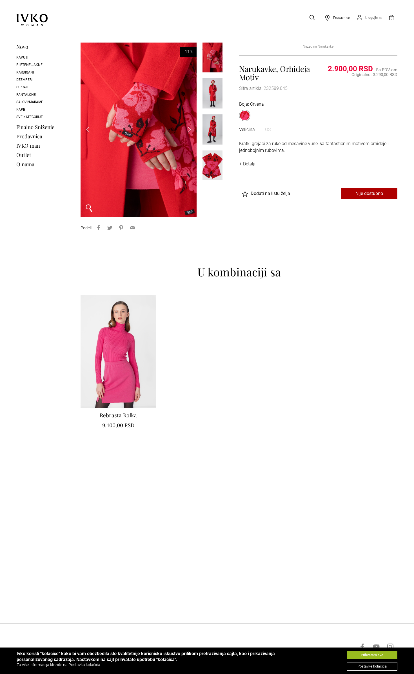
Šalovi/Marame (29, 102)
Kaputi (22, 57)
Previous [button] (92, 130)
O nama (25, 164)
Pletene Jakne (29, 65)
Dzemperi (24, 80)
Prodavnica (29, 136)
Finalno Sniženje (35, 126)
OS (268, 129)
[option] (139, 130)
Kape (20, 110)
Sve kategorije (29, 117)
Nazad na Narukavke (318, 46)
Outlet (23, 154)
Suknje (22, 87)
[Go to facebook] (362, 647)
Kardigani (25, 72)
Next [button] (185, 130)
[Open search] (312, 17)
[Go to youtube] (376, 647)
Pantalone (26, 95)
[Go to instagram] (390, 647)
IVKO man (28, 145)
